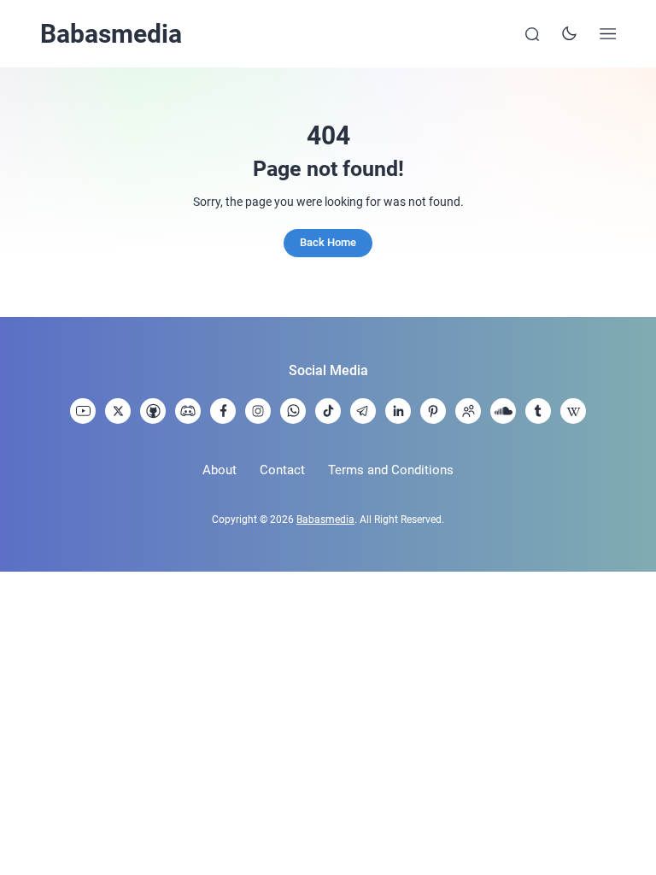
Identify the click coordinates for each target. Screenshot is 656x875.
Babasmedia (111, 34)
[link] (83, 411)
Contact (282, 470)
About (219, 470)
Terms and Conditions (391, 470)
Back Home (328, 242)
